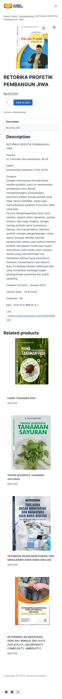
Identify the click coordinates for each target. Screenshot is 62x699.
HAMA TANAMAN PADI (21, 398)
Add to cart (23, 102)
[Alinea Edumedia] (13, 6)
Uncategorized (19, 112)
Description (12, 121)
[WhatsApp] (17, 691)
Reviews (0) (13, 127)
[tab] (31, 122)
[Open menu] (55, 6)
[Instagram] (12, 691)
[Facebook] (6, 691)
